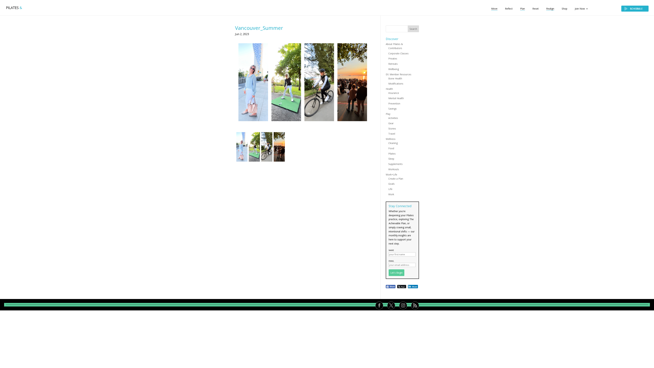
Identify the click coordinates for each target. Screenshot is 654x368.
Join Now (580, 8)
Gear (391, 123)
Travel (391, 133)
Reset (535, 8)
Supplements (395, 164)
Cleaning (393, 143)
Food (391, 148)
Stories (392, 128)
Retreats (393, 63)
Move (494, 8)
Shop (564, 8)
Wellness (390, 139)
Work (391, 194)
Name (391, 250)
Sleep (391, 158)
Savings (392, 108)
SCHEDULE (635, 8)
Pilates (392, 153)
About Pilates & (394, 44)
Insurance (393, 93)
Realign (550, 8)
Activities (393, 118)
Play (388, 114)
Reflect (509, 8)
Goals (391, 183)
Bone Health (395, 78)
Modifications (395, 83)
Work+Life (391, 174)
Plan (522, 8)
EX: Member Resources (398, 74)
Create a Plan (395, 178)
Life (390, 189)
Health (389, 88)
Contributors (395, 48)
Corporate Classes (398, 53)
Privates (392, 58)
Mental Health (396, 98)
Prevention (394, 103)
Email (391, 261)
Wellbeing (393, 69)
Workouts (393, 169)
